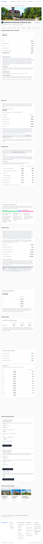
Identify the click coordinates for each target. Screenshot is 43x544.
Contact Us (11, 528)
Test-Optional (20, 533)
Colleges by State (29, 535)
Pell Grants (22, 156)
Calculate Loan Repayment (7, 469)
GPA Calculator (37, 524)
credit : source (36, 19)
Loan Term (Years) (5, 464)
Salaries (34, 27)
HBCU (19, 532)
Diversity (23, 27)
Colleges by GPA (29, 527)
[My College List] (41, 2)
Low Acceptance (20, 538)
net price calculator (21, 136)
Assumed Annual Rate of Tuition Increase (9, 433)
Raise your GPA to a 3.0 (37, 529)
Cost (14, 27)
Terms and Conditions (4, 542)
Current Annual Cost (6, 425)
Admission (9, 27)
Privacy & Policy (11, 542)
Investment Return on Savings (7, 441)
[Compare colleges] (39, 2)
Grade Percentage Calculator (37, 531)
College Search (28, 528)
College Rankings (21, 524)
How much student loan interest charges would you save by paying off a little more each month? (18, 474)
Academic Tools (30, 1)
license (40, 19)
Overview (3, 27)
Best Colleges (20, 525)
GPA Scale (36, 533)
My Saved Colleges (29, 530)
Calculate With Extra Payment (8, 479)
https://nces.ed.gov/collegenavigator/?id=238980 (19, 515)
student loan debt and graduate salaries (13, 270)
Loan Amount (4, 456)
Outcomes (29, 27)
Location (39, 27)
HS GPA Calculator (37, 526)
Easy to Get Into (20, 537)
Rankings (19, 1)
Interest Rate (17, 460)
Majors (18, 27)
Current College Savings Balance (8, 437)
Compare (23, 1)
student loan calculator (15, 269)
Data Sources (12, 524)
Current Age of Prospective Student (8, 429)
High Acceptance (21, 535)
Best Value (20, 527)
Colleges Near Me (29, 533)
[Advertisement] (18, 89)
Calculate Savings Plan (7, 445)
